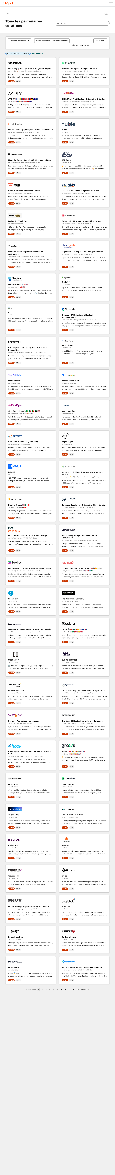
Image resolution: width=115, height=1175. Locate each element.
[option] (18, 40)
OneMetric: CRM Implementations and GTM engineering (27, 253)
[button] (107, 14)
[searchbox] (82, 23)
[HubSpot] (7, 3)
